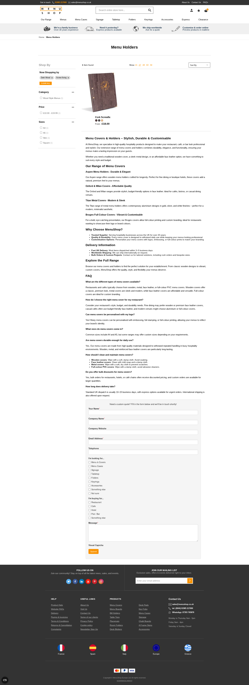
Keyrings (148, 19)
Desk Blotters (116, 629)
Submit (93, 551)
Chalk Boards (145, 621)
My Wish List (199, 10)
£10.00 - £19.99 (51, 113)
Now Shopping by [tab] (49, 72)
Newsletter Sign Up (89, 629)
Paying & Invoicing (59, 617)
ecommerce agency (124, 681)
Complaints (56, 629)
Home (41, 37)
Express (186, 19)
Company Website (97, 428)
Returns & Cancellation (61, 625)
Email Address (95, 438)
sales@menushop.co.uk (81, 2)
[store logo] (51, 10)
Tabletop (116, 19)
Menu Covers (116, 605)
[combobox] (124, 10)
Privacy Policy (86, 621)
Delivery (54, 613)
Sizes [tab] (42, 122)
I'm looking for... (96, 458)
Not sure (95, 493)
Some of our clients (89, 617)
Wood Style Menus (52, 98)
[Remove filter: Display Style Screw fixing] (62, 78)
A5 (45, 133)
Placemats (114, 621)
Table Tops (115, 617)
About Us (186, 2)
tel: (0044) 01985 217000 (182, 608)
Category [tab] (44, 92)
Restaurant (96, 502)
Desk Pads (144, 605)
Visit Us (83, 609)
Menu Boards (116, 609)
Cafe (93, 506)
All (151, 65)
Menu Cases (81, 19)
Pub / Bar (95, 513)
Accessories (167, 19)
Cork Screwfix (102, 117)
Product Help (57, 605)
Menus (63, 19)
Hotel (93, 510)
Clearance (203, 19)
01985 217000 (61, 2)
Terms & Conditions (60, 621)
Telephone (93, 448)
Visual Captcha (95, 545)
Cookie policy (86, 625)
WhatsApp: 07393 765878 (183, 612)
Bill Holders (115, 613)
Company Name (96, 418)
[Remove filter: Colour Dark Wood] (46, 78)
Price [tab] (41, 107)
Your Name (93, 408)
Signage (99, 19)
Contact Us (196, 2)
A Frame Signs (145, 625)
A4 (45, 128)
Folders (132, 19)
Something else (98, 489)
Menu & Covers (98, 462)
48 (144, 65)
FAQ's (205, 2)
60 (147, 65)
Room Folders (116, 625)
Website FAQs (57, 609)
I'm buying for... (96, 498)
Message (92, 522)
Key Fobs (143, 609)
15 (136, 65)
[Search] (149, 10)
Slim (46, 138)
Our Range (46, 19)
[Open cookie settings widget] (4, 680)
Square (47, 143)
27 (140, 65)
